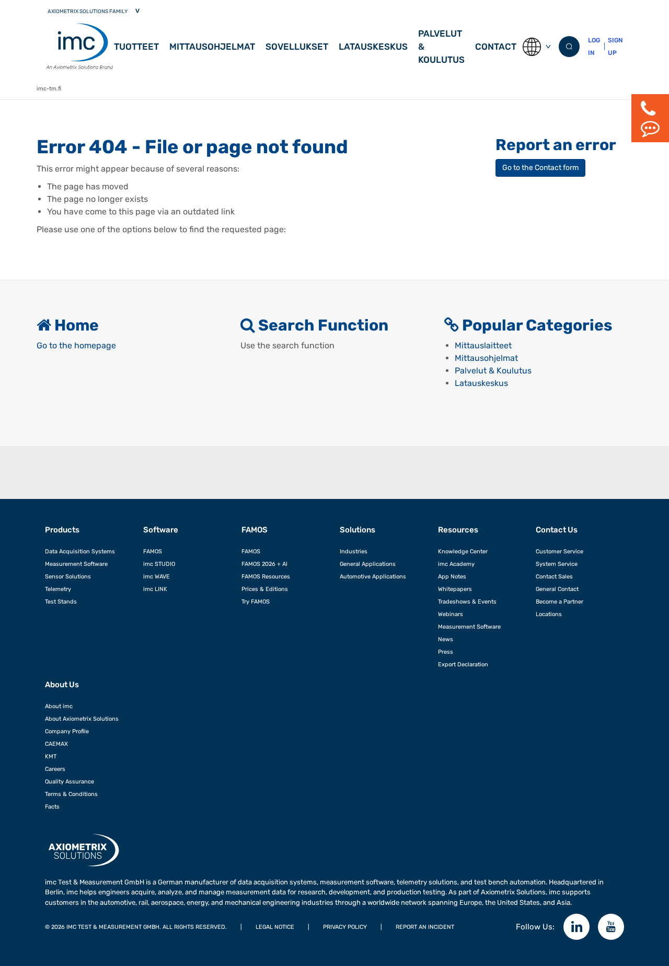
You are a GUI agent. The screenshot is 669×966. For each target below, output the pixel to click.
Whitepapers (455, 589)
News (445, 639)
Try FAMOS (255, 601)
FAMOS (152, 551)
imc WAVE (156, 576)
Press (445, 651)
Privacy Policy (345, 926)
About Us (62, 684)
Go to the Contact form (540, 167)
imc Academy (456, 563)
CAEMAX (56, 743)
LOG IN (594, 46)
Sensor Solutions (68, 576)
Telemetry (58, 589)
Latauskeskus (373, 46)
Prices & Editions (264, 589)
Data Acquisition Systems (80, 551)
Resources (458, 530)
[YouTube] (611, 927)
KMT (50, 756)
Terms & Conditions (71, 794)
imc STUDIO (159, 563)
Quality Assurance (69, 781)
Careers (55, 768)
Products (62, 530)
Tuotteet (136, 46)
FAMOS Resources (265, 576)
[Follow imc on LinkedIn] (576, 927)
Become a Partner (559, 601)
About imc (59, 706)
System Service (557, 563)
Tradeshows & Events (467, 601)
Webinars (450, 614)
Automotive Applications (373, 576)
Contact (495, 46)
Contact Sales (554, 576)
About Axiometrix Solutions (82, 718)
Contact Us (557, 530)
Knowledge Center (463, 551)
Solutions (357, 530)
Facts (52, 806)
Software (160, 530)
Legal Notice (275, 926)
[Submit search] (569, 46)
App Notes (452, 576)
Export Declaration (463, 664)
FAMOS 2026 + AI (264, 563)
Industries (353, 551)
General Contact (557, 589)
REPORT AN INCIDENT (425, 926)
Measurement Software (76, 563)
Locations (549, 614)
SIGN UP (615, 46)
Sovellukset (297, 46)
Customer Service (559, 551)
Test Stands (61, 601)
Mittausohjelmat (212, 46)
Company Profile (67, 731)
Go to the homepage (76, 345)
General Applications (368, 563)
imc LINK (155, 589)
